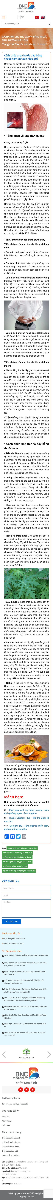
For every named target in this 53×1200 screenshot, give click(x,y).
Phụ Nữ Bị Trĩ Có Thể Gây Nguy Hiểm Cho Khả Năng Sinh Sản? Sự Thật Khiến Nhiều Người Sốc (24, 999)
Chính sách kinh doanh (11, 1138)
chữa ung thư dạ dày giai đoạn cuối (17, 862)
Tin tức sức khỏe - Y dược (30, 44)
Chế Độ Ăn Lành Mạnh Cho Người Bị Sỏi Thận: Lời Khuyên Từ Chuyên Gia (23, 981)
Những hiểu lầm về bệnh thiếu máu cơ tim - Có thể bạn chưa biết (24, 1034)
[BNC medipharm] (26, 1076)
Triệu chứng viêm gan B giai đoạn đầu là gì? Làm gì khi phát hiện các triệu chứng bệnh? (25, 990)
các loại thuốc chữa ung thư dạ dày (17, 853)
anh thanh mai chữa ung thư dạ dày (22, 848)
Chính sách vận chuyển (11, 1142)
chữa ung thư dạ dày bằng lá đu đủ (17, 857)
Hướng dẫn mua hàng (10, 1155)
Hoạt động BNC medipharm (14, 939)
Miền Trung (6, 1121)
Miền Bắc (5, 1117)
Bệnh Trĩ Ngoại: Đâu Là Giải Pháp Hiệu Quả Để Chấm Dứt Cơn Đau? (24, 973)
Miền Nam (6, 1125)
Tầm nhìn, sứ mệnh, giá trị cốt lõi (15, 1104)
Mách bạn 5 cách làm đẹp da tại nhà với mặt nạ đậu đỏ (25, 1025)
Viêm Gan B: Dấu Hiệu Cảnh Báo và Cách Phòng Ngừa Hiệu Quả (25, 1016)
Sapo (32, 1197)
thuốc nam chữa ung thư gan (15, 866)
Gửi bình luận (11, 921)
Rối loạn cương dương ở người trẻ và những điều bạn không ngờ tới (25, 1007)
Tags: (4, 848)
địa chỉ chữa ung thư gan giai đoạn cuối (19, 871)
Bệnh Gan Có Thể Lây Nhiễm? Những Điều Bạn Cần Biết (26, 955)
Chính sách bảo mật (10, 1151)
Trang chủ (8, 44)
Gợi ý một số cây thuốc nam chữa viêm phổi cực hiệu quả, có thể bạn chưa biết (25, 964)
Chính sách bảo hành (10, 1147)
